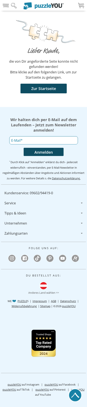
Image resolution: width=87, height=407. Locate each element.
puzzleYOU (69, 306)
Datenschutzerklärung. (66, 178)
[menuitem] (43, 193)
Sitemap (45, 306)
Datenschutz (68, 301)
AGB (53, 301)
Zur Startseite (43, 88)
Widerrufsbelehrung (24, 306)
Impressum (40, 301)
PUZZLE (22, 301)
